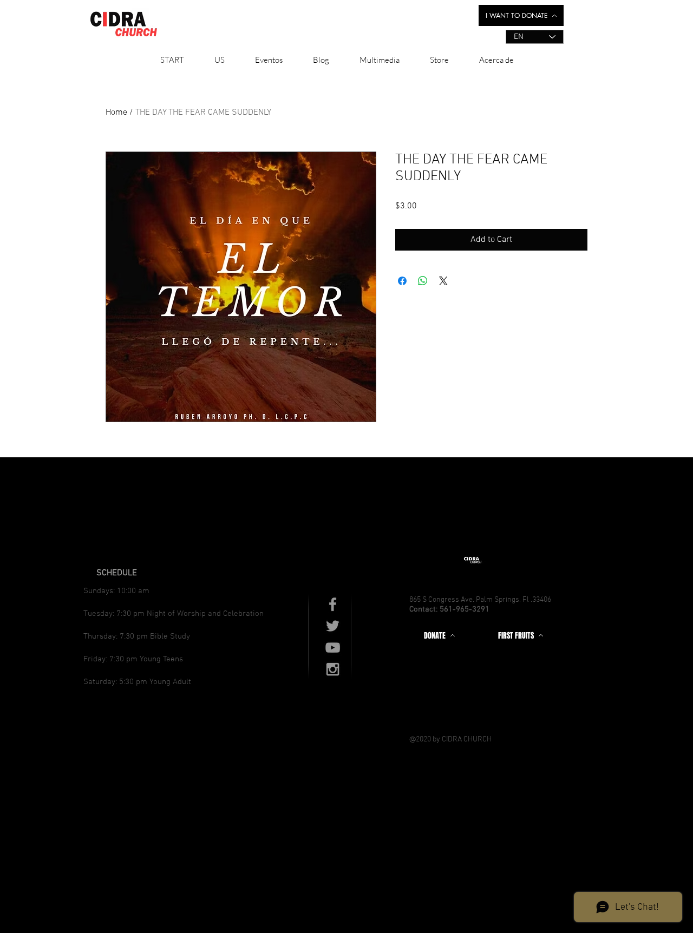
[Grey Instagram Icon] (333, 669)
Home (116, 112)
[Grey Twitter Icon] (333, 626)
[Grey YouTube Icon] (333, 647)
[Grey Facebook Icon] (333, 604)
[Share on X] (443, 280)
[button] (219, 60)
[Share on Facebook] (402, 280)
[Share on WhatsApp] (422, 280)
